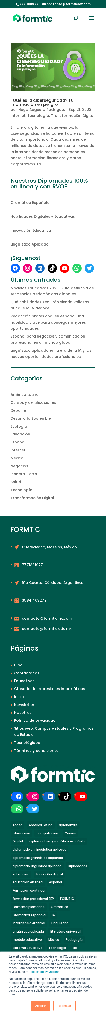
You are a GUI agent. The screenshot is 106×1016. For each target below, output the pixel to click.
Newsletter (24, 704)
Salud (16, 481)
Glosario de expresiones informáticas (49, 688)
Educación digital (49, 874)
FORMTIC (67, 898)
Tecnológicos (27, 742)
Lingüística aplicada (28, 931)
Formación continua (29, 890)
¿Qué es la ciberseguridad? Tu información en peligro (42, 102)
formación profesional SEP (33, 898)
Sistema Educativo (27, 948)
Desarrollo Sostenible (31, 418)
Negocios (19, 466)
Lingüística (59, 923)
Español (18, 442)
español (55, 882)
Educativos (24, 680)
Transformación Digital (72, 115)
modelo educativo (27, 939)
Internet (18, 115)
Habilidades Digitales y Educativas (43, 216)
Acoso (17, 825)
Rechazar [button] (64, 1005)
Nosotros (23, 712)
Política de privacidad (35, 720)
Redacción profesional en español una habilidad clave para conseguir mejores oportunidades (48, 322)
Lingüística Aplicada (30, 244)
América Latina (25, 394)
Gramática (59, 907)
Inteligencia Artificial (29, 923)
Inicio (19, 696)
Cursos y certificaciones (33, 402)
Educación (20, 434)
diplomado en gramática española (57, 841)
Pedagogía (74, 939)
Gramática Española (30, 202)
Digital (18, 841)
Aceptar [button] (40, 1005)
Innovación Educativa (31, 230)
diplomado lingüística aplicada (37, 866)
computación (47, 833)
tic (75, 948)
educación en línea (28, 882)
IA (53, 915)
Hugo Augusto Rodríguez (42, 109)
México (17, 458)
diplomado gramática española (38, 857)
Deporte (18, 410)
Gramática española (29, 915)
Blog (18, 665)
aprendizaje (68, 825)
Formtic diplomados (29, 907)
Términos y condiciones (36, 750)
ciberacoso (21, 833)
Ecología (19, 426)
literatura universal (65, 931)
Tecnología (38, 115)
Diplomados (77, 866)
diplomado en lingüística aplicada (39, 849)
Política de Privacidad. (44, 971)
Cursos (70, 833)
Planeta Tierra (24, 473)
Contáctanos (26, 673)
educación (21, 874)
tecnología (57, 948)
